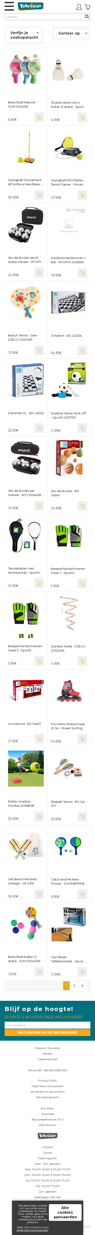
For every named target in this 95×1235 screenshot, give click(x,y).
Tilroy (86, 1226)
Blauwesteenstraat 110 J (47, 1119)
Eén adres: (47, 1108)
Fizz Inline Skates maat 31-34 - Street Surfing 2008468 (68, 726)
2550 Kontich (47, 1125)
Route (48, 1152)
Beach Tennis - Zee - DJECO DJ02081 (23, 337)
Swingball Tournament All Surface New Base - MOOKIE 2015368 (25, 182)
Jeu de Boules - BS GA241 (65, 493)
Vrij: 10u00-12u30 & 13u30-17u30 (47, 1180)
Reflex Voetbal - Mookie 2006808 (21, 803)
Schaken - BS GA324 (66, 335)
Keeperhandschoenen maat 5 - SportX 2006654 (25, 648)
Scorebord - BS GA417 (24, 724)
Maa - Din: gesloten (47, 1163)
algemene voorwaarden (32, 1230)
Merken (48, 1053)
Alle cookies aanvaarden (65, 1212)
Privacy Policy (47, 1080)
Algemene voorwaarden (48, 1086)
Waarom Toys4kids (47, 1048)
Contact (47, 1147)
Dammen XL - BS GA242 (26, 413)
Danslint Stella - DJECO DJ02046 (68, 648)
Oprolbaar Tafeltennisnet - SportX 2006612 (68, 959)
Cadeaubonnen (47, 1059)
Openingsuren (47, 1158)
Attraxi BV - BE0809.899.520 (47, 1070)
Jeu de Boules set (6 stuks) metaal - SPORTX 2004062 (25, 260)
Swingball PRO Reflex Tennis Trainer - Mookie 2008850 (68, 182)
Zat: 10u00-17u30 (48, 1186)
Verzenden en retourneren (47, 1091)
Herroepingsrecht (47, 1097)
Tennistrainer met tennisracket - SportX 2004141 (24, 570)
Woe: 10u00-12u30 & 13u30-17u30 (48, 1169)
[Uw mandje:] (87, 7)
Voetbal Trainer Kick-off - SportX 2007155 (68, 415)
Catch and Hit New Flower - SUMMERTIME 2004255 (68, 881)
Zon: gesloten (47, 1191)
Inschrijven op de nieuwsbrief (47, 1032)
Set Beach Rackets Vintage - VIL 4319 (22, 881)
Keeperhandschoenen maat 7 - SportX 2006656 (68, 571)
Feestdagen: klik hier (47, 1197)
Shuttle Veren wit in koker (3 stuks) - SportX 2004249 (68, 105)
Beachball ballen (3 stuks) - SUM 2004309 (24, 959)
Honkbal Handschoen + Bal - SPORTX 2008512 (68, 260)
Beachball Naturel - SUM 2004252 (22, 104)
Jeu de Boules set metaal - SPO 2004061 (24, 493)
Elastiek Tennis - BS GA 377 (67, 804)
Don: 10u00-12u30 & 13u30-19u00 (47, 1175)
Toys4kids (47, 1114)
